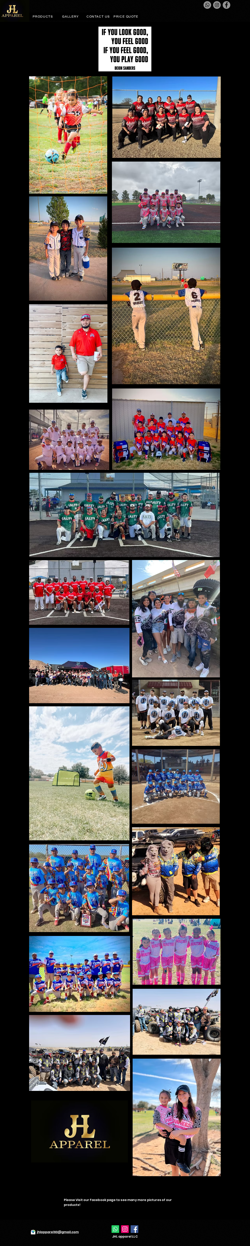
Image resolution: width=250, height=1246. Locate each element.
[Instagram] (217, 5)
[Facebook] (226, 5)
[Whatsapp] (207, 5)
